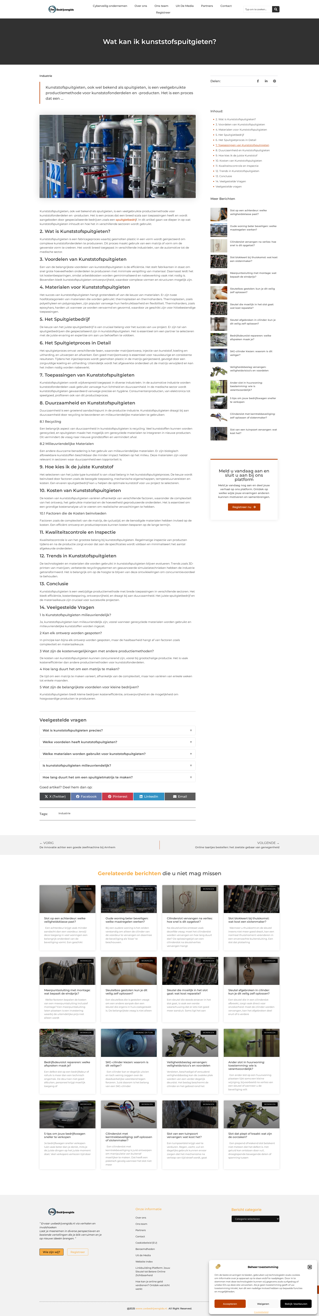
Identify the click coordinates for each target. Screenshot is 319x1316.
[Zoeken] (275, 9)
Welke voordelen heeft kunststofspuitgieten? (118, 742)
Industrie (46, 76)
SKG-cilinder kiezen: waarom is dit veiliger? (127, 1063)
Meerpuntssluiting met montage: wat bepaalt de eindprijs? (67, 991)
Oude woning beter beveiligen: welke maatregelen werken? (127, 920)
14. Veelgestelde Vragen (231, 181)
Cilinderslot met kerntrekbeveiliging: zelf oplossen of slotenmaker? (129, 1137)
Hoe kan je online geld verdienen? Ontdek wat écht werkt (153, 1285)
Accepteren (230, 1303)
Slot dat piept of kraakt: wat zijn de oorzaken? (250, 1135)
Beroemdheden (145, 1248)
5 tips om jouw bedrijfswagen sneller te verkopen (64, 1135)
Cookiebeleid (261, 1312)
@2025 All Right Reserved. (159, 1308)
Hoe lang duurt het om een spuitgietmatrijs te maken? (118, 777)
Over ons (141, 6)
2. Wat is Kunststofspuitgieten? (236, 119)
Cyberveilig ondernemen (110, 6)
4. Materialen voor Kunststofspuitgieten (241, 129)
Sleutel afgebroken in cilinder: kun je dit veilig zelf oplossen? (249, 991)
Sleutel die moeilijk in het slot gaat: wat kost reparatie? (187, 991)
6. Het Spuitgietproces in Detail (236, 140)
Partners (207, 6)
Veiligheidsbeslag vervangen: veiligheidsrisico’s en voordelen (188, 1063)
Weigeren (263, 1303)
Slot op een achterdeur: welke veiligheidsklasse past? (64, 920)
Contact (226, 6)
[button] (310, 1267)
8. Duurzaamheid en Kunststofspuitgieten (243, 150)
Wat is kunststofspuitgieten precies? (118, 730)
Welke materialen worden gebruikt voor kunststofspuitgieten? (118, 754)
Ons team (161, 6)
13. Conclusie (224, 176)
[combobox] (257, 9)
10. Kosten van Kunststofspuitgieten (239, 160)
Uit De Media (185, 6)
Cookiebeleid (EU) (146, 1242)
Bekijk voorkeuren (296, 1303)
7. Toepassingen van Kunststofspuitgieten (242, 145)
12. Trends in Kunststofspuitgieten (237, 171)
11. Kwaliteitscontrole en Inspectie (237, 166)
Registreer (163, 12)
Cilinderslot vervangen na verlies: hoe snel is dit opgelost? (189, 920)
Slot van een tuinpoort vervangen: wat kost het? (184, 1135)
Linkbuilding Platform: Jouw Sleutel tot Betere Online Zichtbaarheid (153, 1271)
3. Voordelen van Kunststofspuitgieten (240, 124)
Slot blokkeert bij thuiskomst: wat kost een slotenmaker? (248, 920)
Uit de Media (143, 1255)
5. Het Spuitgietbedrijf (230, 134)
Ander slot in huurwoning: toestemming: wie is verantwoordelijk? (246, 386)
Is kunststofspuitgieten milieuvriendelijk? (118, 765)
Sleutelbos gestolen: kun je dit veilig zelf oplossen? (126, 991)
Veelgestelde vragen (229, 186)
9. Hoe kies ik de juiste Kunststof (236, 155)
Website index (144, 1261)
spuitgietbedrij (126, 219)
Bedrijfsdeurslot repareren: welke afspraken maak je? (67, 1063)
